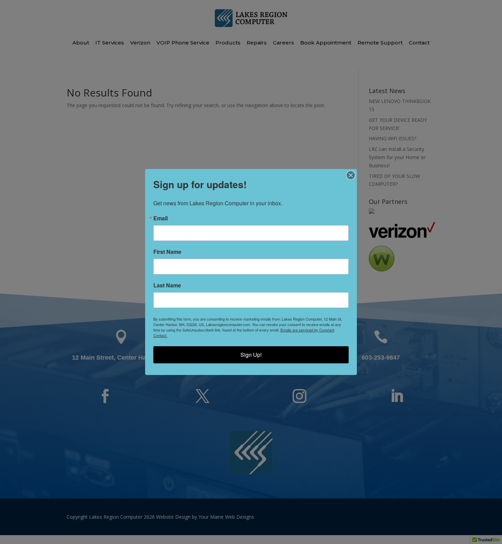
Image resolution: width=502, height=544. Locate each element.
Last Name (167, 285)
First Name (167, 252)
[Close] (351, 175)
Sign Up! (251, 355)
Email (160, 218)
